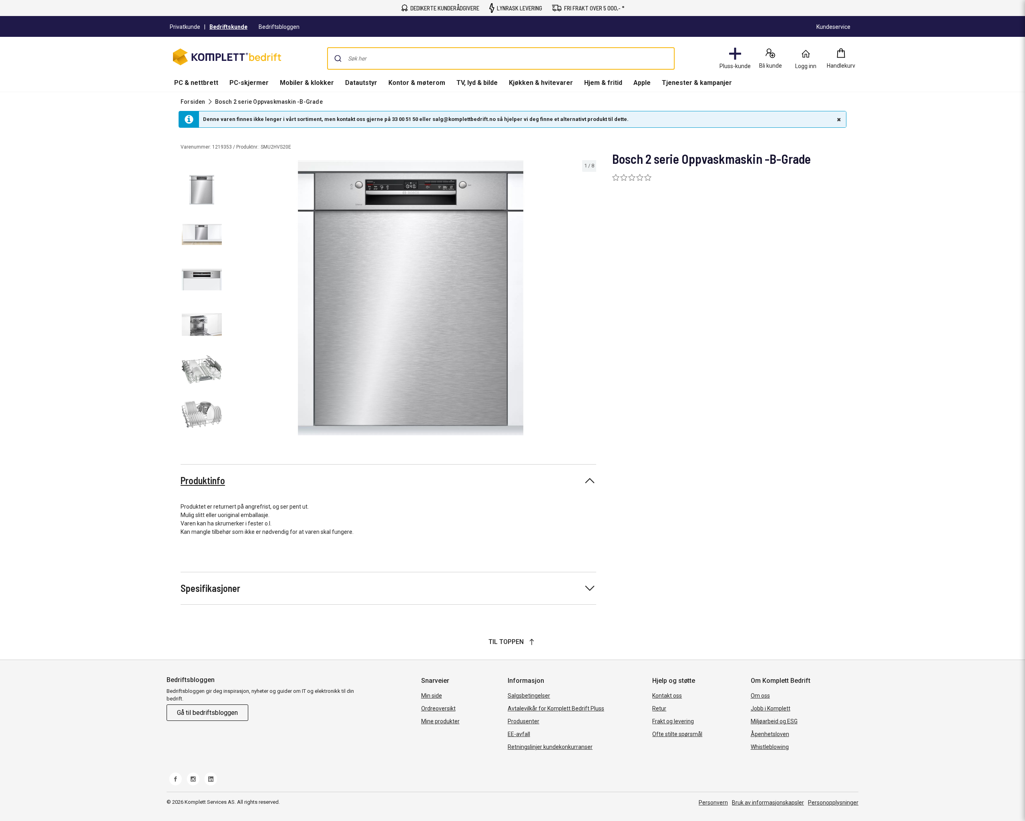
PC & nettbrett (196, 83)
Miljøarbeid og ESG (774, 721)
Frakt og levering (673, 721)
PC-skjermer (249, 83)
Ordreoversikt (438, 708)
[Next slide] (589, 299)
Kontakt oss (667, 695)
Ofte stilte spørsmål (677, 734)
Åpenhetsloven (770, 734)
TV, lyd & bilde (477, 83)
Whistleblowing (770, 747)
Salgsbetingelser (529, 695)
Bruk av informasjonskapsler (768, 802)
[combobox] (501, 58)
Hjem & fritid (603, 83)
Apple (642, 83)
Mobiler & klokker (307, 83)
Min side (431, 695)
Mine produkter (440, 721)
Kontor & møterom (416, 83)
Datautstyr (361, 83)
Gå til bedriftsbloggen (207, 712)
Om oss (760, 695)
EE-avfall (519, 734)
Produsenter (523, 721)
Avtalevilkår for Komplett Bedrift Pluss (556, 708)
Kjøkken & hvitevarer (541, 83)
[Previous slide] (232, 299)
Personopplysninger (833, 802)
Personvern (713, 802)
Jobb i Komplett (770, 708)
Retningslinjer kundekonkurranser (550, 747)
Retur (659, 708)
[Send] (338, 58)
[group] (410, 298)
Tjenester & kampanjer (697, 83)
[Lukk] (838, 119)
